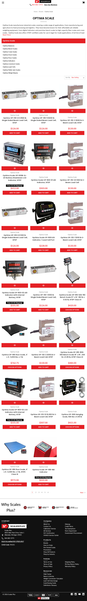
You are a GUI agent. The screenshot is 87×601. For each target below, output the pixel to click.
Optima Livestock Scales (11, 64)
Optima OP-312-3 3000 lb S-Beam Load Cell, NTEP (72, 121)
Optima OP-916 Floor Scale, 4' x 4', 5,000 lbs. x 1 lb (15, 356)
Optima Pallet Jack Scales (11, 70)
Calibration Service (50, 529)
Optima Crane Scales (10, 52)
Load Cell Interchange (51, 581)
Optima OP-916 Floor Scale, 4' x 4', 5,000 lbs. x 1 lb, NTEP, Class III (15, 471)
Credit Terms (69, 526)
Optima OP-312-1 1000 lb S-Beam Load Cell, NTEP (72, 238)
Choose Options (72, 310)
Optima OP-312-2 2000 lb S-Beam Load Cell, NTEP (43, 356)
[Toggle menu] (3, 3)
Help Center (47, 574)
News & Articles (49, 576)
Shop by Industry (49, 554)
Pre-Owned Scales (49, 547)
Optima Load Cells (9, 67)
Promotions (47, 550)
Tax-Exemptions (70, 529)
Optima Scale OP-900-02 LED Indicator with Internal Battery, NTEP (14, 295)
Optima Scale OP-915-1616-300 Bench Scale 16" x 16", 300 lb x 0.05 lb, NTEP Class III (72, 354)
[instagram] (76, 594)
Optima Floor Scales (10, 58)
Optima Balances (8, 46)
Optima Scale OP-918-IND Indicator (43, 471)
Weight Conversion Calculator (53, 578)
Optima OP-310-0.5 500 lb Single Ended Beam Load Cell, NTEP (15, 237)
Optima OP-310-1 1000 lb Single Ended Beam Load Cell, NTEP (43, 297)
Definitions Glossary (50, 585)
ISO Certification (49, 533)
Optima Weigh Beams (10, 73)
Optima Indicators (9, 61)
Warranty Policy (70, 566)
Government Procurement (73, 533)
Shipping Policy (70, 562)
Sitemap (67, 524)
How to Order (48, 545)
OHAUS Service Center (51, 535)
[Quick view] (14, 111)
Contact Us (47, 526)
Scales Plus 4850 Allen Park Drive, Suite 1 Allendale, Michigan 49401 (14, 533)
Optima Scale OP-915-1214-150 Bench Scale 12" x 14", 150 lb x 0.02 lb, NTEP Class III (72, 297)
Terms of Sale (48, 564)
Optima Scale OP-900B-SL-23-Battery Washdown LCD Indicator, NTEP (15, 177)
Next (82, 492)
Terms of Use (48, 562)
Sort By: (68, 77)
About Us (47, 524)
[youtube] (79, 594)
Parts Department (71, 531)
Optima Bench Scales (10, 49)
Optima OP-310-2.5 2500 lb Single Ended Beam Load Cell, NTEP (15, 120)
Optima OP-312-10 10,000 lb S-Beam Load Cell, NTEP (43, 415)
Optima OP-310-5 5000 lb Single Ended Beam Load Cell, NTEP (43, 120)
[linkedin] (83, 594)
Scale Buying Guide (50, 583)
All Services (47, 531)
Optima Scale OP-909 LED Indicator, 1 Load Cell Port (43, 238)
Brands (46, 543)
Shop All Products (49, 552)
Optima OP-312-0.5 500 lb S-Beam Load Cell (72, 181)
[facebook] (72, 594)
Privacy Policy (48, 566)
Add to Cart (15, 133)
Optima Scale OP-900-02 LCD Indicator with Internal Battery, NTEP (15, 412)
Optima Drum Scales (10, 55)
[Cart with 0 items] (83, 3)
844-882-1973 (9, 538)
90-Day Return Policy (72, 564)
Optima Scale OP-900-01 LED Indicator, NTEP (43, 181)
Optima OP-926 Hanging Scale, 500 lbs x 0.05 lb (72, 415)
